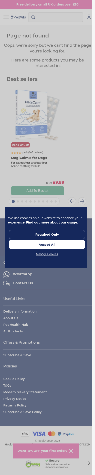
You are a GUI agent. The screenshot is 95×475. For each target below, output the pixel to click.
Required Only (47, 235)
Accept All (47, 245)
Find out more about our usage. (52, 222)
